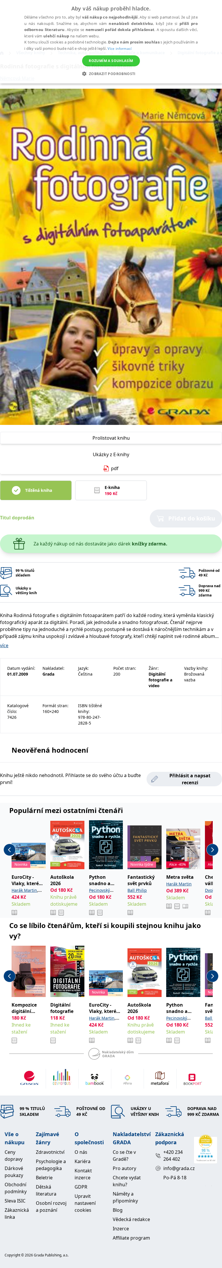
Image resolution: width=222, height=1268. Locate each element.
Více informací (120, 48)
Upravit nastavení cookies (85, 1203)
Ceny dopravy (14, 1155)
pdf (115, 468)
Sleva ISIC (15, 1201)
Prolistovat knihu (111, 438)
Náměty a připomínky (125, 1197)
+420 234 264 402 (173, 1155)
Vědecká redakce (131, 1219)
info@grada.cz (176, 1168)
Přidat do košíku (191, 518)
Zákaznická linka (17, 1213)
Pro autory (124, 1168)
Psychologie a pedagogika (51, 1164)
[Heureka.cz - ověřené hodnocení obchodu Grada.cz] (205, 1149)
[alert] (111, 41)
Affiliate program (131, 1238)
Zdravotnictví (50, 1152)
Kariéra (82, 1161)
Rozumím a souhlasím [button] (111, 60)
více (4, 645)
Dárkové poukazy (14, 1171)
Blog (118, 1210)
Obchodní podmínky (16, 1188)
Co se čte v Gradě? (124, 1155)
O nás (81, 1152)
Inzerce (121, 1228)
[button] (110, 74)
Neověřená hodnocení (50, 750)
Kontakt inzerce (83, 1174)
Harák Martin (24, 890)
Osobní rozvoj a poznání (51, 1206)
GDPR (81, 1187)
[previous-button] (9, 850)
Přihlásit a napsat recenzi (189, 779)
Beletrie (44, 1177)
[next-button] (212, 850)
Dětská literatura (46, 1190)
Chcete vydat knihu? (127, 1181)
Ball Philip (137, 890)
